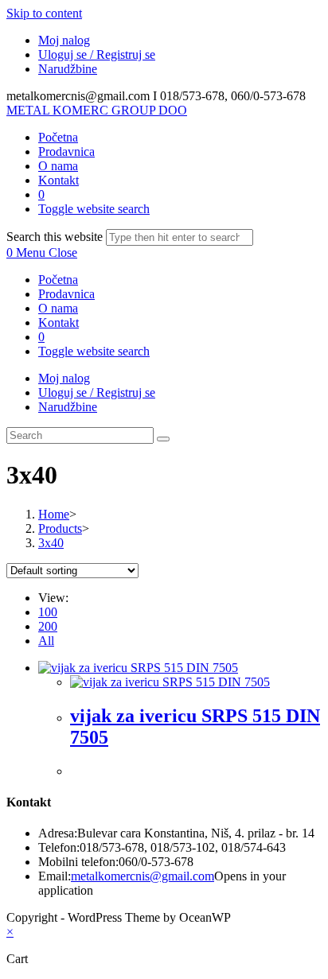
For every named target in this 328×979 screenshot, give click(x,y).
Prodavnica (66, 294)
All (46, 640)
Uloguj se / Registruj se (96, 54)
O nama (58, 308)
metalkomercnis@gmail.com (142, 876)
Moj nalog (64, 40)
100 (47, 612)
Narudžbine (67, 69)
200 (47, 626)
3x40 (51, 543)
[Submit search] (163, 439)
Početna (58, 279)
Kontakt (58, 322)
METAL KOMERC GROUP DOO (96, 110)
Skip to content (44, 13)
